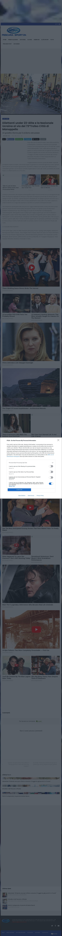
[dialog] (31, 468)
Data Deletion (21, 495)
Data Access (31, 495)
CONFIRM (19, 489)
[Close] (58, 440)
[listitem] (31, 463)
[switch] (51, 466)
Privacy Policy (40, 495)
